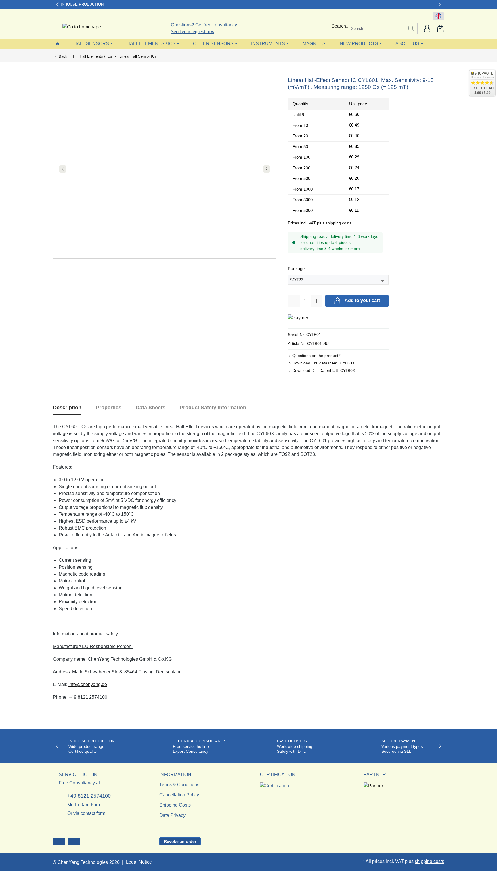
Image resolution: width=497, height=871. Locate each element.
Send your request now (192, 31)
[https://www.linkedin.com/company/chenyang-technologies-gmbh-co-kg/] (74, 841)
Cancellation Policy (179, 794)
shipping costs (429, 861)
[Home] (57, 44)
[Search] (411, 28)
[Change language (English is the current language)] (438, 16)
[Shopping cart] (440, 28)
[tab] (67, 408)
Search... (340, 26)
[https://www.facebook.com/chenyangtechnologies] (59, 841)
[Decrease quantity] (294, 301)
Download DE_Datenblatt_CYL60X (323, 370)
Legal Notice (139, 861)
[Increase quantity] (316, 301)
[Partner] (373, 784)
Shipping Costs (175, 805)
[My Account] (427, 28)
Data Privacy (172, 815)
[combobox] (377, 28)
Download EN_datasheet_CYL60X (323, 363)
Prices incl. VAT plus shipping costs (319, 223)
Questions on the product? (316, 355)
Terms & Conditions (179, 784)
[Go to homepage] (78, 27)
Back (63, 56)
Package (296, 268)
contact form (93, 813)
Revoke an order (180, 841)
